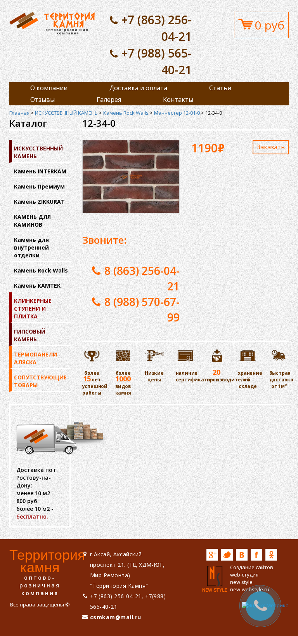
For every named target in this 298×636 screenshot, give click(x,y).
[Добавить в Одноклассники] (271, 555)
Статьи (220, 88)
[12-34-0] (52, 22)
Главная (19, 112)
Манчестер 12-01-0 (177, 112)
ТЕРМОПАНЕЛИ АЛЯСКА (35, 358)
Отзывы (42, 99)
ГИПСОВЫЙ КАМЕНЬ (29, 335)
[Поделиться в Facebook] (256, 555)
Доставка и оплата (138, 88)
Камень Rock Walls (126, 112)
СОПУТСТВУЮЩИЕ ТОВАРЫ (40, 381)
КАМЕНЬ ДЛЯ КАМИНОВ (32, 220)
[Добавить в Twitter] (227, 555)
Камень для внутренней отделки (31, 247)
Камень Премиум (39, 186)
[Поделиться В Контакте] (242, 555)
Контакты (178, 99)
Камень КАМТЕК (37, 285)
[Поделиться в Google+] (212, 555)
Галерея (109, 99)
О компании (49, 88)
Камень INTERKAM (40, 171)
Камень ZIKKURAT (39, 201)
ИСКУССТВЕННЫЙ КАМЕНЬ (66, 112)
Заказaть (271, 147)
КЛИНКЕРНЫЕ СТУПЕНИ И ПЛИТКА (33, 308)
